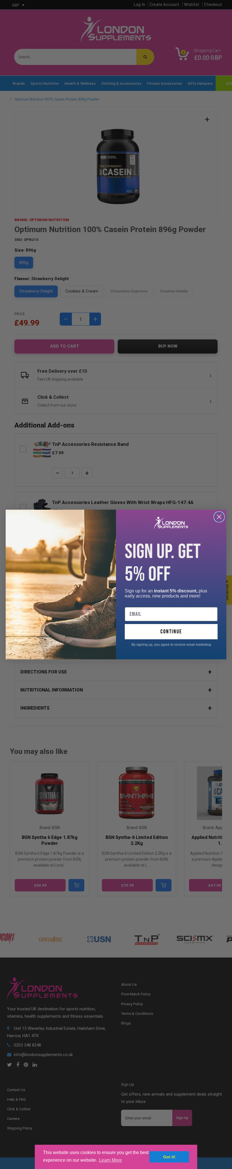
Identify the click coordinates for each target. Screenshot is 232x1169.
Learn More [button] (110, 1160)
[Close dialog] (219, 517)
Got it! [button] (169, 1157)
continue (171, 631)
